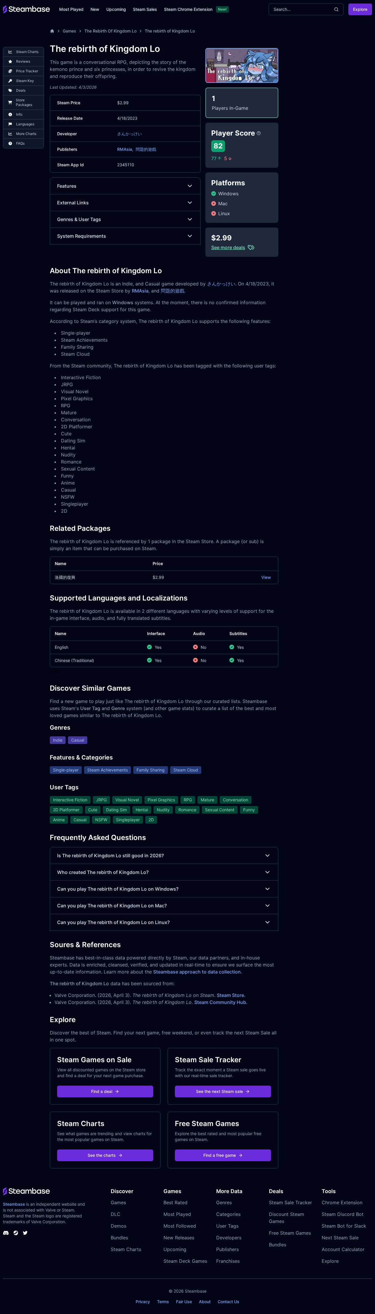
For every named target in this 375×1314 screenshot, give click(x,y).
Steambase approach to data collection (197, 972)
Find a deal (101, 1091)
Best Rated (175, 1202)
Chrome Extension (342, 1202)
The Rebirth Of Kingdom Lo (110, 30)
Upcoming (116, 9)
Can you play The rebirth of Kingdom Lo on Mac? (112, 905)
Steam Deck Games (185, 1261)
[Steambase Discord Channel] (6, 1233)
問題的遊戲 (146, 149)
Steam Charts (126, 1249)
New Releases (178, 1238)
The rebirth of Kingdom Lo (170, 30)
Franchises (228, 1261)
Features (66, 186)
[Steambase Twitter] (25, 1233)
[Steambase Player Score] (259, 133)
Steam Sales (145, 9)
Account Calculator (343, 1249)
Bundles (119, 1238)
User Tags (227, 1226)
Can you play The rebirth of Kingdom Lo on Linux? (113, 922)
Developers (228, 1238)
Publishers (227, 1249)
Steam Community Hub (220, 1002)
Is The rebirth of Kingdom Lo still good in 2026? (110, 855)
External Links (73, 203)
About (205, 1301)
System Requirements (81, 236)
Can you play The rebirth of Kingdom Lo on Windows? (117, 889)
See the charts (102, 1155)
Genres (224, 1202)
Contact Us (228, 1301)
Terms (163, 1301)
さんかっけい (129, 133)
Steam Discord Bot (343, 1214)
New (95, 9)
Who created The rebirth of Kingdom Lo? (103, 872)
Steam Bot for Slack (344, 1226)
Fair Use (184, 1301)
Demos (118, 1226)
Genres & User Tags (79, 219)
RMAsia (140, 291)
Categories (228, 1214)
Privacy (143, 1301)
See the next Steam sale (219, 1091)
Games (69, 30)
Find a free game (219, 1155)
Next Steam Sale (340, 1238)
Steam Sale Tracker (290, 1202)
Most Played (71, 9)
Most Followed (179, 1226)
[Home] (52, 31)
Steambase (14, 1204)
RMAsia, (125, 149)
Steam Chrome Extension (188, 9)
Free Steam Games (290, 1233)
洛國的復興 (65, 577)
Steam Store (230, 995)
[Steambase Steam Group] (15, 1233)
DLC (115, 1214)
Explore (360, 9)
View (266, 577)
